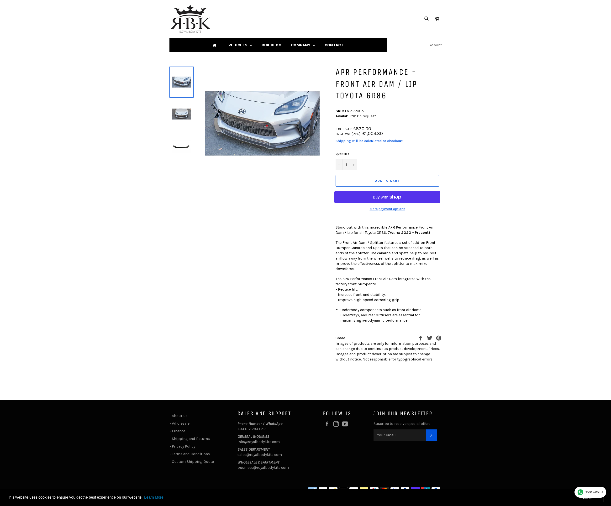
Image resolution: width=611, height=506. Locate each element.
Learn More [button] (153, 497)
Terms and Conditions (191, 454)
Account (436, 45)
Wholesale (181, 423)
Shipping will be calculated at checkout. (369, 141)
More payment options (387, 209)
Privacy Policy (183, 446)
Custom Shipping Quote (193, 461)
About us (180, 415)
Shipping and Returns (191, 438)
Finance (178, 431)
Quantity (342, 154)
